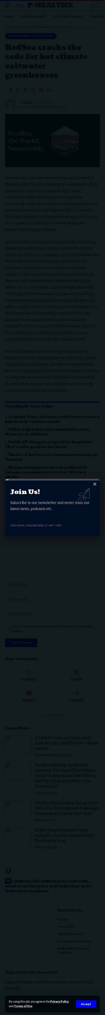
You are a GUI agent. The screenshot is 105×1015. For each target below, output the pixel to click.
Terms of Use (23, 1006)
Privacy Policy (59, 1001)
